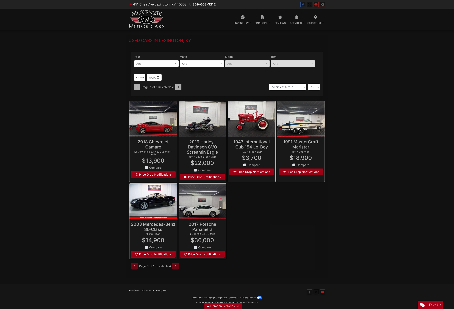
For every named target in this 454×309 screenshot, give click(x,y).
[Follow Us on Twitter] (309, 4)
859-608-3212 (204, 4)
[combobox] (156, 63)
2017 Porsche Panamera (202, 227)
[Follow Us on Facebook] (302, 4)
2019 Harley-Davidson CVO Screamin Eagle (202, 147)
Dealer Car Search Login (202, 298)
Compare (155, 167)
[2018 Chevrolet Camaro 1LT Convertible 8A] (153, 119)
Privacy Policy (162, 290)
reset (153, 77)
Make (183, 56)
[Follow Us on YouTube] (316, 4)
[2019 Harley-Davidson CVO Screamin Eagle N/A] (202, 119)
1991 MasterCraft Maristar (300, 144)
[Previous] (137, 87)
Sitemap (232, 298)
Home (131, 290)
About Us (139, 290)
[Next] (178, 87)
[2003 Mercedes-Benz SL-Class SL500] (153, 201)
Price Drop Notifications (154, 174)
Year (137, 56)
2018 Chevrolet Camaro (153, 144)
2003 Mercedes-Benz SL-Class (153, 227)
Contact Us (149, 290)
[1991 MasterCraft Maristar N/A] (301, 119)
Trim (273, 56)
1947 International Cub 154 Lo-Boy (251, 144)
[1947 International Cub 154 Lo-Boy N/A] (251, 119)
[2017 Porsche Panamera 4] (202, 201)
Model (229, 56)
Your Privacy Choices (246, 298)
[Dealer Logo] (146, 19)
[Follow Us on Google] (322, 4)
